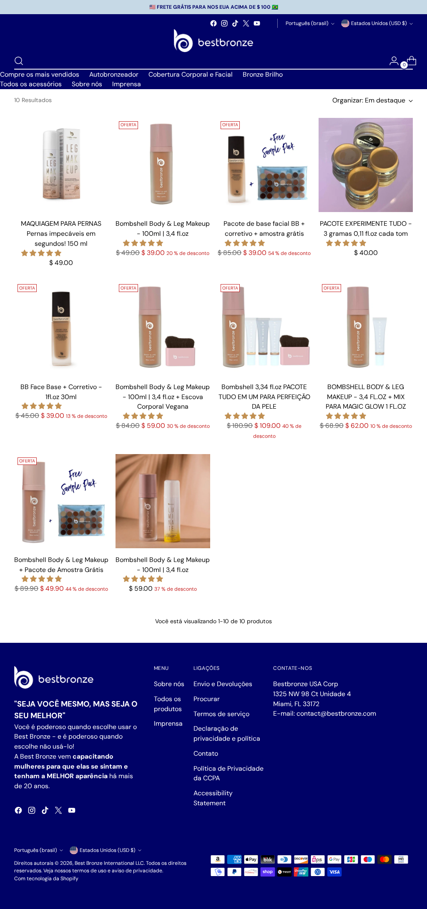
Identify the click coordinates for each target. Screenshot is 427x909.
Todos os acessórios (31, 84)
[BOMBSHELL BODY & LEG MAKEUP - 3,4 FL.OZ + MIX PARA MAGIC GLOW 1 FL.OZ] (366, 328)
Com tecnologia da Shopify (46, 878)
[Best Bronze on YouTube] (257, 23)
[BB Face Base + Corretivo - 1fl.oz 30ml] (61, 328)
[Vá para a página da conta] (390, 60)
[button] (42, 253)
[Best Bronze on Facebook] (213, 23)
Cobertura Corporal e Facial (190, 74)
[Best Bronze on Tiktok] (235, 23)
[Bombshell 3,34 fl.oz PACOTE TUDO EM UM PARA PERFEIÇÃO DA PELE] (264, 328)
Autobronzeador (113, 74)
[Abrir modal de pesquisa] (18, 60)
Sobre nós (87, 84)
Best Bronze (89, 863)
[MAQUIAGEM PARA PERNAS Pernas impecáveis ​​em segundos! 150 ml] (61, 165)
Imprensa (126, 84)
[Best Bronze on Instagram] (224, 23)
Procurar (206, 698)
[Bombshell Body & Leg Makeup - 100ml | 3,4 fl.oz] (163, 165)
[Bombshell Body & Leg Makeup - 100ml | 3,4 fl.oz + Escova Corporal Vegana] (163, 328)
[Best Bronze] (213, 40)
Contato (205, 753)
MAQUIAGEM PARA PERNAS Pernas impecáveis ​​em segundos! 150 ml (61, 233)
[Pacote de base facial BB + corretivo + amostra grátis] (264, 165)
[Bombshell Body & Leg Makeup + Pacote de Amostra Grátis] (61, 501)
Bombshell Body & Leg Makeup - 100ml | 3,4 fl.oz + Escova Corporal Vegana (163, 396)
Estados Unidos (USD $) (379, 23)
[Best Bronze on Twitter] (246, 23)
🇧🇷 (275, 7)
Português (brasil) (307, 23)
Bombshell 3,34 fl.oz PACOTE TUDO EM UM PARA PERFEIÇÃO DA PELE (264, 396)
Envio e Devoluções (222, 683)
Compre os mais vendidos (39, 74)
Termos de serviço (221, 713)
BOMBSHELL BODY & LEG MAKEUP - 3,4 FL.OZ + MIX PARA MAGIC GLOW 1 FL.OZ (366, 396)
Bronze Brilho (263, 74)
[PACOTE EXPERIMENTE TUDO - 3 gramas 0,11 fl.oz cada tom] (366, 165)
